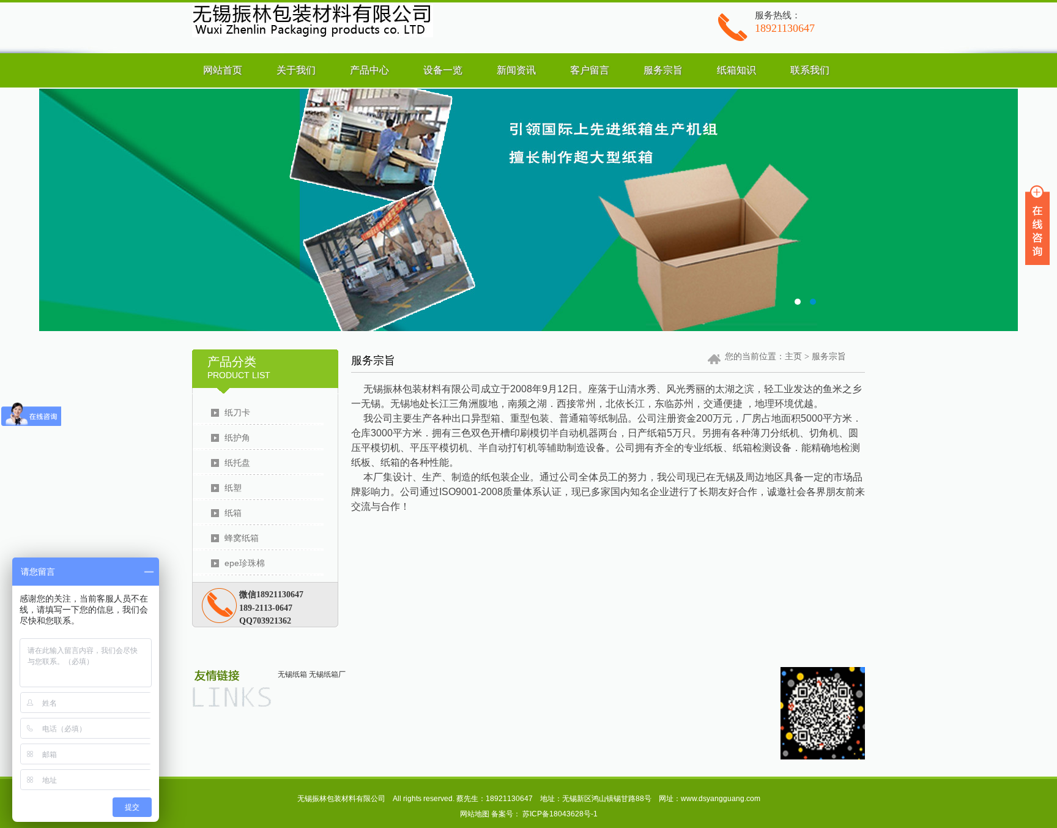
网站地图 (474, 814)
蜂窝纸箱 (241, 538)
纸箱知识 (736, 70)
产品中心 (369, 70)
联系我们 (809, 70)
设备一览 (442, 70)
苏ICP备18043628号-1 (560, 814)
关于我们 (296, 70)
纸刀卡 (237, 412)
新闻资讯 (516, 70)
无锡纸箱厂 (327, 674)
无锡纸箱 (292, 674)
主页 (793, 356)
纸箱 (233, 513)
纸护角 (237, 437)
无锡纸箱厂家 (528, 210)
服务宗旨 (663, 70)
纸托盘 (237, 463)
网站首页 (222, 70)
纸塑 (233, 488)
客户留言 (589, 70)
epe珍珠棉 (244, 563)
